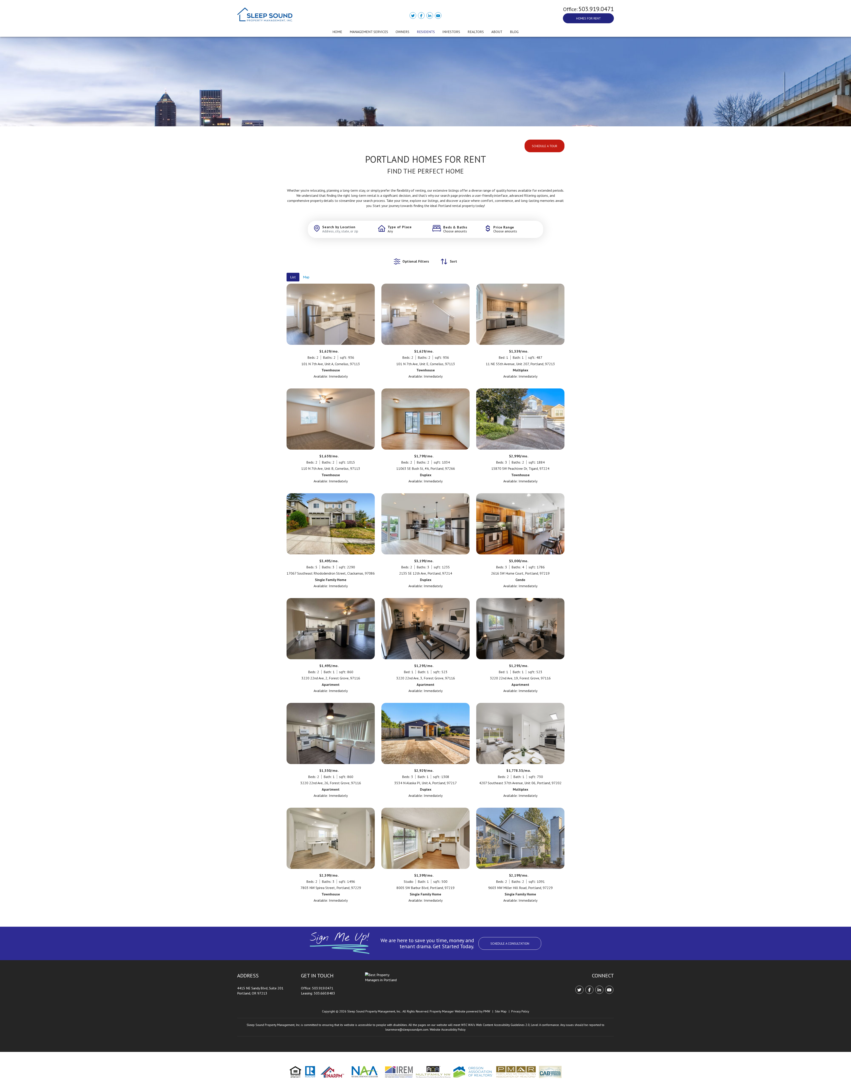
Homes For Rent (588, 18)
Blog (514, 31)
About (496, 31)
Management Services (369, 31)
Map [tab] (306, 277)
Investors (451, 31)
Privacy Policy (520, 1011)
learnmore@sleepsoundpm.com (406, 1030)
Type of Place (400, 227)
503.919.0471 (596, 9)
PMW (486, 1011)
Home (337, 31)
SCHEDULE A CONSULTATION (509, 944)
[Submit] (534, 229)
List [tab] (293, 277)
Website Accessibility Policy (448, 1030)
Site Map (501, 1011)
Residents (426, 31)
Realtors (476, 31)
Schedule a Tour (544, 146)
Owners (402, 31)
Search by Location (338, 227)
